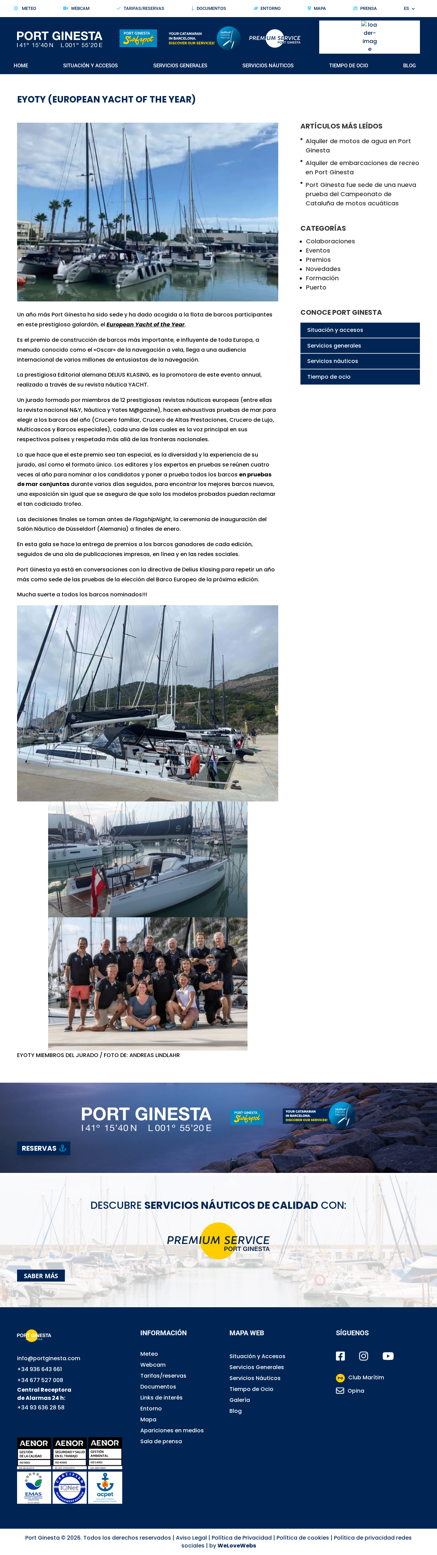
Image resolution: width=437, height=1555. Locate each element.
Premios (318, 259)
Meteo (28, 8)
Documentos (211, 8)
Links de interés (161, 1398)
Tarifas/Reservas (144, 8)
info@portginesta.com (48, 1358)
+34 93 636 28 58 (41, 1407)
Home (21, 66)
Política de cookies (303, 1538)
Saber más (41, 1275)
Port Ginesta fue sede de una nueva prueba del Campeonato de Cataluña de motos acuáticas (361, 193)
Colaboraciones (330, 241)
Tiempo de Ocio (348, 66)
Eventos (318, 250)
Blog (409, 66)
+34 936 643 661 (39, 1369)
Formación (322, 278)
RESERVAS (39, 1148)
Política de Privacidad (242, 1538)
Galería (239, 1400)
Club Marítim (361, 1377)
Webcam (80, 8)
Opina (356, 1391)
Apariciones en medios (172, 1430)
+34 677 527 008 (40, 1380)
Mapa (320, 8)
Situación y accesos (335, 330)
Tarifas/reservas (163, 1376)
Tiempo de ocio (329, 377)
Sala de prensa (161, 1441)
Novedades (323, 269)
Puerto (316, 287)
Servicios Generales (180, 66)
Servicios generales (334, 346)
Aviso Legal (191, 1538)
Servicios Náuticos (268, 66)
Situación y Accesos (90, 66)
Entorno (270, 8)
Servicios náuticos (332, 361)
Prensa (368, 8)
